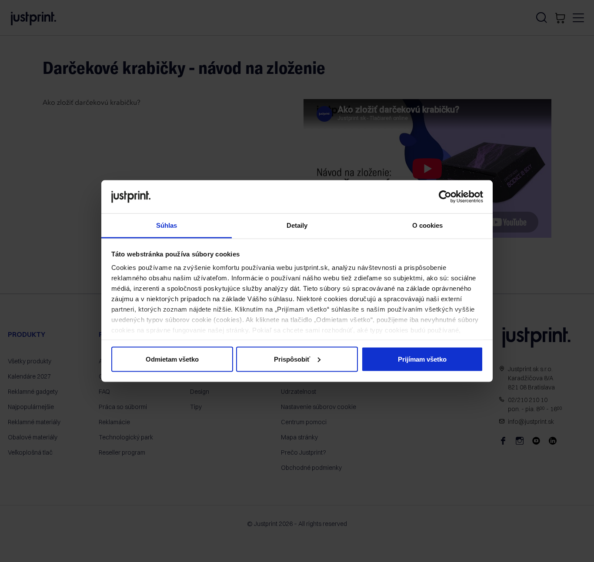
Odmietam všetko (172, 358)
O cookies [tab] (427, 225)
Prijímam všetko (422, 358)
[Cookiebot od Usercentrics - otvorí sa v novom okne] (445, 196)
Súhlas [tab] (166, 225)
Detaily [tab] (297, 225)
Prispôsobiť (292, 358)
